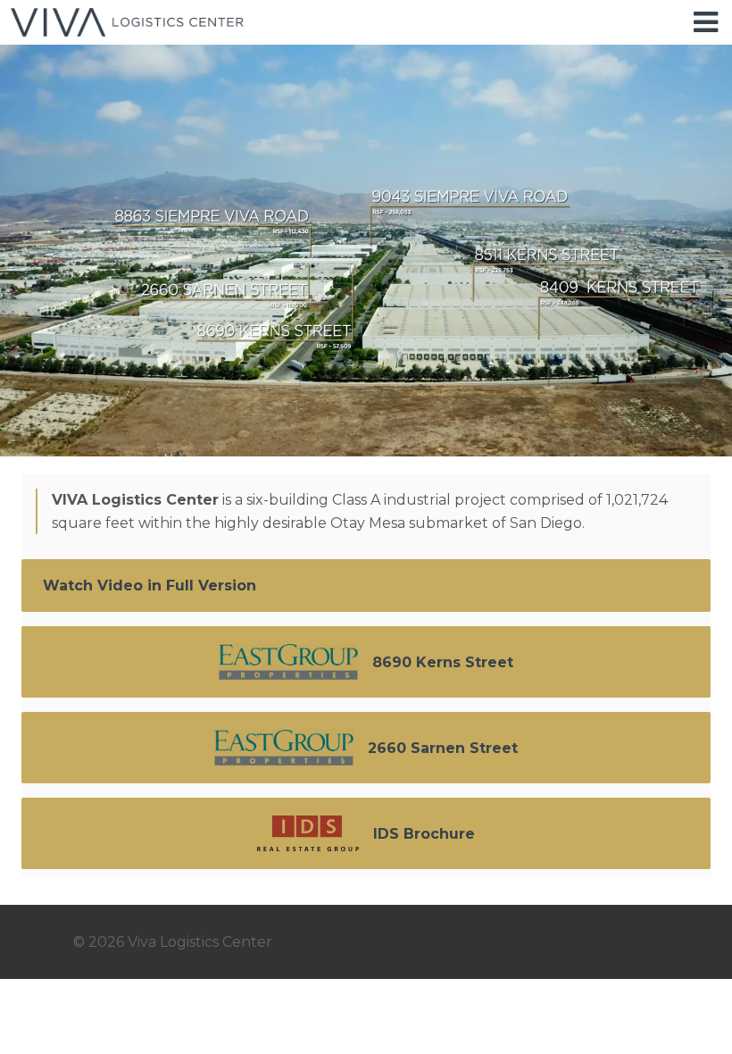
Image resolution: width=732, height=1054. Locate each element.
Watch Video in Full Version (149, 585)
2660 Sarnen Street (443, 748)
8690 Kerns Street (442, 662)
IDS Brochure (424, 833)
